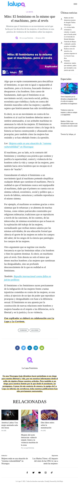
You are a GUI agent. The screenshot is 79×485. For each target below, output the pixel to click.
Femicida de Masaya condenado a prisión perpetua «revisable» (70, 44)
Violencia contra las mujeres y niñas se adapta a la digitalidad (69, 112)
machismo (34, 330)
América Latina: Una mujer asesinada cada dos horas (9, 425)
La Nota (29, 12)
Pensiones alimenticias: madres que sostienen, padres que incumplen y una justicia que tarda (70, 65)
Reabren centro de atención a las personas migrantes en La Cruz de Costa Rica (70, 53)
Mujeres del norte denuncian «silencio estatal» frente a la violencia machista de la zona (29, 440)
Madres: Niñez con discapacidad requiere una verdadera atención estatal (69, 123)
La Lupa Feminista (27, 38)
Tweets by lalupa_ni (68, 134)
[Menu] (75, 4)
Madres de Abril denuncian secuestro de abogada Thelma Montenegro (70, 21)
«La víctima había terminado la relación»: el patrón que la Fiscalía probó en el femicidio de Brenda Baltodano (70, 33)
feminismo (23, 330)
